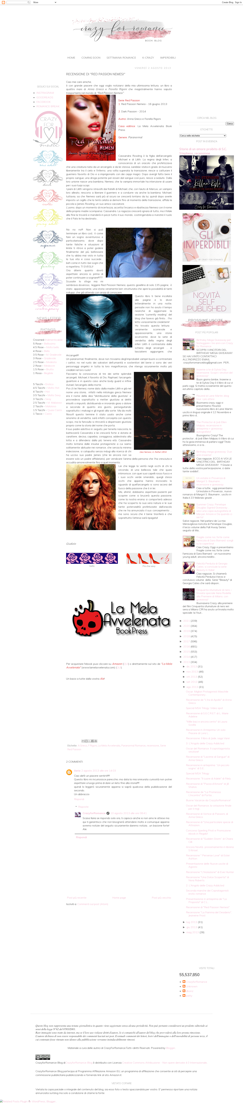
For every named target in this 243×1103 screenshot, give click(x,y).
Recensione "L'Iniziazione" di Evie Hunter (210, 872)
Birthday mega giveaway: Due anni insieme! (214, 453)
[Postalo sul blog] (86, 741)
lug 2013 (192, 922)
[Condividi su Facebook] (92, 741)
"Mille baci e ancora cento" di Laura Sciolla (206, 723)
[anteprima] (206, 260)
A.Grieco (82, 745)
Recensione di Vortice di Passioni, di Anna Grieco (207, 815)
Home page (119, 897)
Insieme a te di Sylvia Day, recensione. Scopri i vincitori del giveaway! (214, 372)
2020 (187, 625)
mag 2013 (193, 932)
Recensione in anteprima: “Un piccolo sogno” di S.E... (207, 766)
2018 (187, 636)
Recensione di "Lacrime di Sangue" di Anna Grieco (207, 758)
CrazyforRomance (94, 813)
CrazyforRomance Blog (78, 1062)
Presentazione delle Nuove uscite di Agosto (207, 865)
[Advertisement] (119, 711)
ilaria (77, 770)
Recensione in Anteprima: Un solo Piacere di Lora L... (205, 731)
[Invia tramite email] (83, 741)
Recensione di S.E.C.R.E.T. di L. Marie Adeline (207, 715)
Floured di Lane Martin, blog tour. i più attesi (212, 397)
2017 (187, 641)
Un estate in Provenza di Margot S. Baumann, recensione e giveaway (210, 481)
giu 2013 (192, 927)
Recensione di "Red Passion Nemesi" (208, 907)
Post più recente (76, 897)
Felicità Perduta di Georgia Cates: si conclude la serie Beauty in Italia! (211, 566)
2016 (187, 646)
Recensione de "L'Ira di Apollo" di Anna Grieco (209, 701)
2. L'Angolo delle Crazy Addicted (205, 885)
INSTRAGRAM (45, 92)
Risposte (83, 806)
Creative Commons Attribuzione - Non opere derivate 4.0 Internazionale (164, 1062)
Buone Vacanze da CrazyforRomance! (208, 800)
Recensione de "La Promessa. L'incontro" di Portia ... (203, 793)
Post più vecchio (161, 897)
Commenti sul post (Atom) (92, 904)
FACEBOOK (43, 101)
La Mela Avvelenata (109, 745)
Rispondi (79, 799)
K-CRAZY (148, 57)
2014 (187, 656)
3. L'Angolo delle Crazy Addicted (205, 743)
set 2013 (192, 681)
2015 (187, 651)
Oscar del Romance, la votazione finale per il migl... (208, 807)
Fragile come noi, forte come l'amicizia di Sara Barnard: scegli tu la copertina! (214, 540)
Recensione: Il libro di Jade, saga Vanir (208, 738)
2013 (187, 662)
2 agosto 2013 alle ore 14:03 (98, 770)
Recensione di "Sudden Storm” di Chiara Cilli (209, 840)
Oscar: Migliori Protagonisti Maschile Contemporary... (207, 693)
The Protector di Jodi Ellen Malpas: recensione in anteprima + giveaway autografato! (211, 426)
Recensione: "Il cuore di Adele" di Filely (208, 778)
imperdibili (168, 57)
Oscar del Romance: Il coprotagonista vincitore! (208, 750)
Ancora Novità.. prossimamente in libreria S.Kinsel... (210, 848)
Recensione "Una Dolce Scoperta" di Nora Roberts (207, 878)
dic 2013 (192, 666)
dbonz (189, 991)
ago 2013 (192, 687)
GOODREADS (44, 97)
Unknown (191, 986)
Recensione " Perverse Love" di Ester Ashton (208, 857)
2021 (187, 620)
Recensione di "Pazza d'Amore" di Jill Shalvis (207, 785)
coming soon (90, 57)
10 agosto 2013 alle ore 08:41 (128, 813)
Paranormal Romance (133, 745)
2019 (187, 631)
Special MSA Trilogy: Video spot (204, 708)
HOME (71, 57)
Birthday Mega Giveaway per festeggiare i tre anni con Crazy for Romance (214, 343)
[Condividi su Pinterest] (95, 741)
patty (189, 995)
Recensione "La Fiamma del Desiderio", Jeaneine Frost (209, 914)
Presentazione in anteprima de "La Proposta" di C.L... (206, 900)
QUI (126, 663)
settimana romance (121, 57)
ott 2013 (192, 676)
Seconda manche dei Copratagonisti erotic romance (207, 892)
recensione (153, 745)
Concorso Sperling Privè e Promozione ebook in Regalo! (208, 832)
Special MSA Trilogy (197, 773)
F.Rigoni (92, 745)
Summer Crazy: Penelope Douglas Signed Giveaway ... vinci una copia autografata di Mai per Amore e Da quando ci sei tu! (214, 511)
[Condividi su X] (89, 741)
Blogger (170, 1048)
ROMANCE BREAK (48, 106)
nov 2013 (192, 671)
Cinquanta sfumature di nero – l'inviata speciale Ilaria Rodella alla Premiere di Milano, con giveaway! (214, 594)
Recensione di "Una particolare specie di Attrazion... (209, 823)
